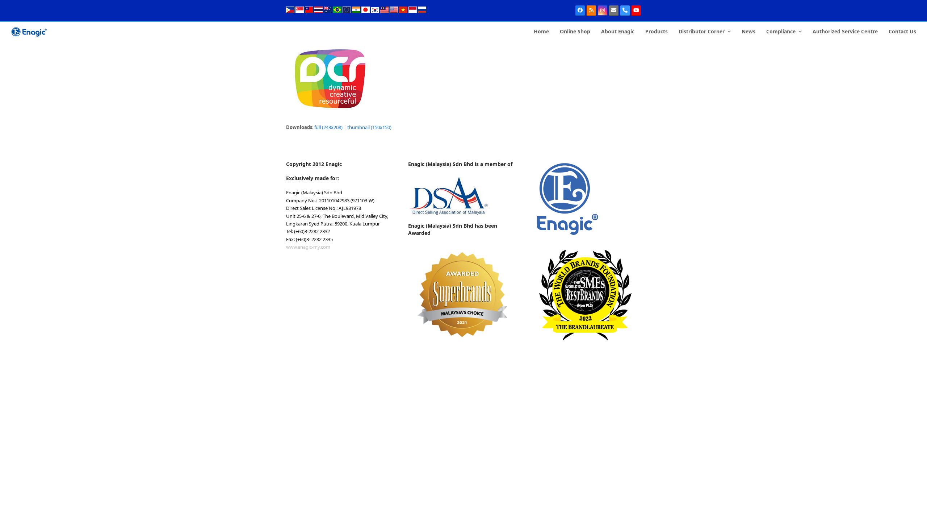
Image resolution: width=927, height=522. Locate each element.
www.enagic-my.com (308, 247)
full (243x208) (328, 127)
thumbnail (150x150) (369, 127)
